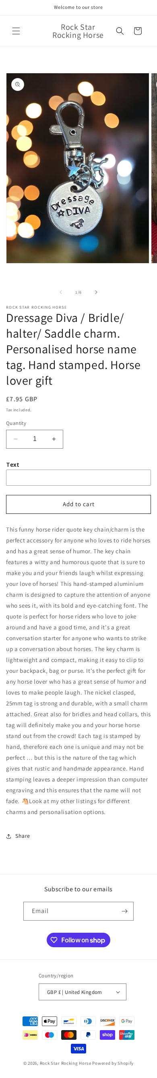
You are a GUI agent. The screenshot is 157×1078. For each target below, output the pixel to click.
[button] (16, 31)
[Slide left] (61, 292)
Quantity (16, 423)
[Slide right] (96, 292)
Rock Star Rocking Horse (65, 1063)
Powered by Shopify (113, 1063)
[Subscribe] (124, 911)
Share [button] (22, 835)
